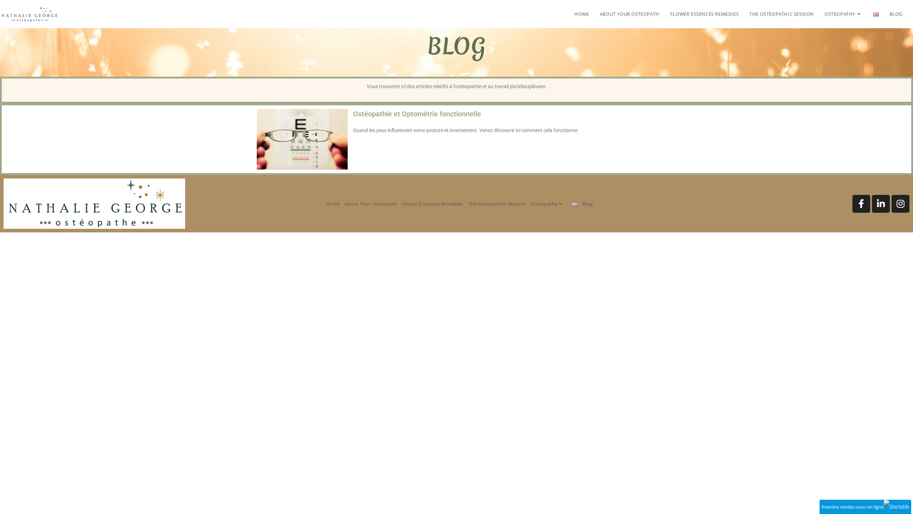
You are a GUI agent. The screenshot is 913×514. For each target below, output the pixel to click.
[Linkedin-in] (881, 204)
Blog (588, 204)
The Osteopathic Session (496, 204)
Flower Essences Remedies (432, 204)
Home (333, 204)
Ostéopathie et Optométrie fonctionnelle (417, 114)
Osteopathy (544, 204)
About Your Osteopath (371, 204)
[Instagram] (900, 204)
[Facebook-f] (861, 204)
